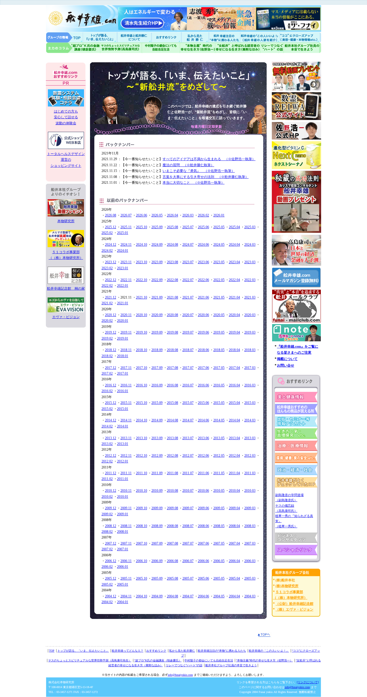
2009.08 (172, 508)
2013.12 (110, 438)
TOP (51, 650)
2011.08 (172, 473)
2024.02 (107, 251)
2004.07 (188, 596)
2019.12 (110, 332)
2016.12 (110, 385)
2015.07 (188, 403)
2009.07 (188, 508)
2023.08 (172, 262)
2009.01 (122, 514)
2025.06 (203, 227)
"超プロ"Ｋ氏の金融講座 (73, 47)
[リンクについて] (308, 682)
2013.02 (107, 444)
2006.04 (234, 561)
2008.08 (172, 526)
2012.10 (141, 456)
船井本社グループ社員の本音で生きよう (231, 665)
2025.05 (219, 227)
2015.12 (110, 403)
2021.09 (157, 297)
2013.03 (249, 438)
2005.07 (188, 578)
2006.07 (188, 561)
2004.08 (172, 596)
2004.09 (157, 596)
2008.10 (141, 526)
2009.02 (107, 514)
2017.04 (234, 368)
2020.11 (126, 315)
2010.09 (157, 491)
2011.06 (203, 473)
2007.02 (107, 549)
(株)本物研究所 (287, 586)
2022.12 (110, 280)
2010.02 (107, 497)
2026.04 (172, 215)
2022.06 (203, 280)
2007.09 (157, 543)
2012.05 (219, 456)
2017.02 (107, 373)
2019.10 (141, 332)
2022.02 (107, 286)
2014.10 (141, 420)
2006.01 (122, 567)
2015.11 (126, 403)
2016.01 (122, 391)
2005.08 (172, 578)
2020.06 (203, 315)
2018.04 (234, 350)
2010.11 (126, 491)
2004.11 (126, 596)
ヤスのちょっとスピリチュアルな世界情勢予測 (121, 47)
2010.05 (219, 491)
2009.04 (234, 508)
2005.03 (249, 578)
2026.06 (141, 215)
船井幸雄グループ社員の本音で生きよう (302, 47)
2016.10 (141, 385)
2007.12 (110, 543)
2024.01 (122, 251)
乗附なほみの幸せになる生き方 (237, 47)
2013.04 (234, 438)
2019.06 (203, 332)
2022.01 (122, 286)
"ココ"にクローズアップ (300, 37)
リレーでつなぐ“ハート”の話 (184, 665)
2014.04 (234, 420)
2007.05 (219, 543)
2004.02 (107, 602)
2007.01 (122, 549)
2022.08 (172, 280)
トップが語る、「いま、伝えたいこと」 (83, 650)
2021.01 (122, 303)
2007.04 (234, 543)
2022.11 (126, 280)
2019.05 (219, 332)
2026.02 (203, 215)
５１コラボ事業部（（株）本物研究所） (66, 255)
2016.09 (157, 385)
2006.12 (110, 561)
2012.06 (203, 456)
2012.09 (157, 456)
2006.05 (219, 561)
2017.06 (203, 368)
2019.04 (234, 332)
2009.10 (141, 508)
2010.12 (110, 491)
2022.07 (188, 280)
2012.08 (172, 456)
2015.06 (203, 403)
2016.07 (188, 385)
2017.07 (188, 368)
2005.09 (157, 578)
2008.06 (203, 526)
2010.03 (249, 491)
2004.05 (219, 596)
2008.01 (122, 532)
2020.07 (188, 315)
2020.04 (234, 315)
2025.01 (122, 233)
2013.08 (172, 438)
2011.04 (234, 473)
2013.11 (126, 438)
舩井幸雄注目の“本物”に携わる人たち (222, 650)
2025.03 (249, 227)
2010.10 (141, 491)
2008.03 (249, 526)
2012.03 (249, 456)
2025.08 (172, 227)
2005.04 (234, 578)
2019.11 (126, 332)
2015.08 (172, 403)
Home (64, 37)
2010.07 (188, 491)
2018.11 (126, 350)
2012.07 (188, 456)
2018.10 (141, 350)
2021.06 (203, 297)
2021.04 (234, 297)
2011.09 (157, 473)
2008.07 (188, 526)
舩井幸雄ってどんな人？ (127, 650)
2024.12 (110, 245)
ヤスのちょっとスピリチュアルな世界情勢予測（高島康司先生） (89, 660)
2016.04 (234, 385)
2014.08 (172, 420)
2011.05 (219, 473)
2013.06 (203, 438)
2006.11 (126, 561)
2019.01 (122, 338)
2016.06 (203, 385)
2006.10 (141, 561)
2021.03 (249, 297)
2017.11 (126, 368)
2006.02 (107, 567)
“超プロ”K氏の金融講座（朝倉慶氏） (157, 660)
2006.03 (249, 561)
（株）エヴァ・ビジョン (294, 609)
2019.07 (188, 332)
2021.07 (188, 297)
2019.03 (249, 332)
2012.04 (234, 456)
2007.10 (141, 543)
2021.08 (172, 297)
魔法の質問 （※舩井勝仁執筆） (188, 165)
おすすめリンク (167, 37)
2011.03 (249, 473)
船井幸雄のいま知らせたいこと (100, 37)
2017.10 (141, 368)
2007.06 (203, 543)
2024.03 (249, 245)
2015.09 (157, 403)
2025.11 (126, 227)
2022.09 (157, 280)
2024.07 (188, 245)
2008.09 (157, 526)
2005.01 (122, 584)
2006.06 (203, 561)
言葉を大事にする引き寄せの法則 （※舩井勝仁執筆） (206, 177)
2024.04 (234, 245)
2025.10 (141, 227)
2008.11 (126, 526)
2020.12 (110, 315)
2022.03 (249, 280)
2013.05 (219, 438)
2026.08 (110, 215)
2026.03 (188, 215)
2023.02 (107, 268)
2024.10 (141, 245)
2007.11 (126, 543)
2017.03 (249, 368)
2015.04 (234, 403)
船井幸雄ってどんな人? (135, 37)
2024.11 (126, 245)
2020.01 (122, 321)
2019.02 (107, 338)
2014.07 (188, 420)
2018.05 (219, 350)
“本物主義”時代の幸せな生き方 (197, 47)
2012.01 (122, 461)
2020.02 (107, 321)
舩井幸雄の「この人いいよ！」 (269, 650)
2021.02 (107, 303)
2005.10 (141, 578)
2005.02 (107, 584)
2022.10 (141, 280)
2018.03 (249, 350)
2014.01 (122, 426)
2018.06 (203, 350)
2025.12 (110, 227)
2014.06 (203, 420)
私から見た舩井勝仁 (195, 37)
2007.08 (172, 543)
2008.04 (234, 526)
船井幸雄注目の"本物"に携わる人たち (224, 37)
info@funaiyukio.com (180, 674)
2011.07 (188, 473)
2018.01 (122, 356)
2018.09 (157, 350)
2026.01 (219, 215)
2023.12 (110, 262)
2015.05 (219, 403)
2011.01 (122, 479)
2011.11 (126, 473)
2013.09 (157, 438)
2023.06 (203, 262)
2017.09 (157, 368)
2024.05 (219, 245)
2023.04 (234, 262)
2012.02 (107, 461)
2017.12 (110, 368)
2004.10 (141, 596)
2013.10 (141, 438)
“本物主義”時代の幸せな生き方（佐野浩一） (264, 660)
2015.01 (122, 409)
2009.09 (157, 508)
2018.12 (110, 350)
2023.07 (188, 262)
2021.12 (110, 297)
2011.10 (141, 473)
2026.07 (126, 215)
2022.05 (219, 280)
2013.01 (122, 444)
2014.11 (126, 420)
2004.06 (203, 596)
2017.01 (122, 373)
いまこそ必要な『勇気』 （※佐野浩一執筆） (199, 171)
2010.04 (234, 491)
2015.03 (249, 403)
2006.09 (157, 561)
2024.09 (157, 245)
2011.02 (107, 479)
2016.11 (126, 385)
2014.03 (249, 420)
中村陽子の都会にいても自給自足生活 (161, 47)
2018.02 (107, 356)
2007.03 (249, 543)
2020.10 (141, 315)
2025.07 (188, 227)
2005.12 (110, 578)
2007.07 (188, 543)
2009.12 (110, 508)
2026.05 (157, 215)
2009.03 (249, 508)
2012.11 (126, 456)
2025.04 (234, 227)
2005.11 (126, 578)
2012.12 (110, 456)
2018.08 (172, 350)
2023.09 (157, 262)
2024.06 (203, 245)
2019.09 (157, 332)
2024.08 (172, 245)
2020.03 (249, 315)
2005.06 (203, 578)
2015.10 (141, 403)
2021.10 (141, 297)
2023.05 (219, 262)
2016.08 (172, 385)
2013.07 (188, 438)
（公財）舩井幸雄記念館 (294, 604)
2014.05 (219, 420)
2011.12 (110, 473)
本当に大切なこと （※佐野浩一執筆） (194, 183)
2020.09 (157, 315)
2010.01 (122, 497)
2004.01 (122, 602)
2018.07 (188, 350)
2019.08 (172, 332)
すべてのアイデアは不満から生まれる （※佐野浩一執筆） (209, 159)
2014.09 (157, 420)
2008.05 (219, 526)
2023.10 (141, 262)
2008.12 (110, 526)
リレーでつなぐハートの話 (272, 47)
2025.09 (157, 227)
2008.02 (107, 532)
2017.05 (219, 368)
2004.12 (110, 596)
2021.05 (219, 297)
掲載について (287, 359)
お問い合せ (285, 365)
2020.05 (219, 315)
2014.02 (107, 426)
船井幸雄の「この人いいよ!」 (260, 37)
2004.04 (234, 596)
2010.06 (203, 491)
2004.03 (249, 596)
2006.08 (172, 561)
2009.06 (203, 508)
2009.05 (219, 508)
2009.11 (126, 508)
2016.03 (249, 385)
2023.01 (122, 268)
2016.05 (219, 385)
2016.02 (107, 391)
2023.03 (249, 262)
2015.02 (107, 409)
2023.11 (126, 262)
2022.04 (234, 280)
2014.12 (110, 420)
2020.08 (172, 315)
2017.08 (172, 368)
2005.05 (219, 578)
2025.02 (107, 233)
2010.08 (172, 491)
